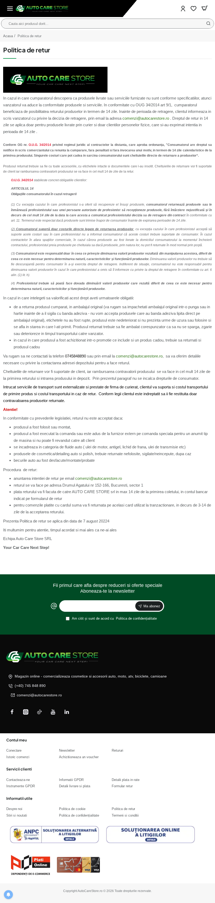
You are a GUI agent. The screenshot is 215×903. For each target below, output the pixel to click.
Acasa (8, 36)
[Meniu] (10, 8)
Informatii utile (19, 798)
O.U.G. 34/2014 (40, 145)
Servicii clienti (19, 769)
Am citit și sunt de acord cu (114, 618)
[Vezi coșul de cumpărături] (204, 8)
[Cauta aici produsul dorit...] (208, 23)
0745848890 (75, 356)
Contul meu (16, 739)
